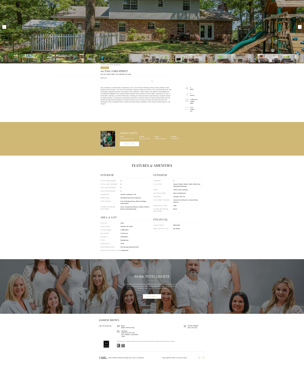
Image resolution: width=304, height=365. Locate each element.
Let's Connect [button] (152, 296)
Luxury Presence (138, 358)
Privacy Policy (182, 358)
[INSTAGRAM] (203, 357)
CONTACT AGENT (129, 144)
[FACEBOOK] (199, 357)
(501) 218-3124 (192, 327)
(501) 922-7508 (144, 138)
